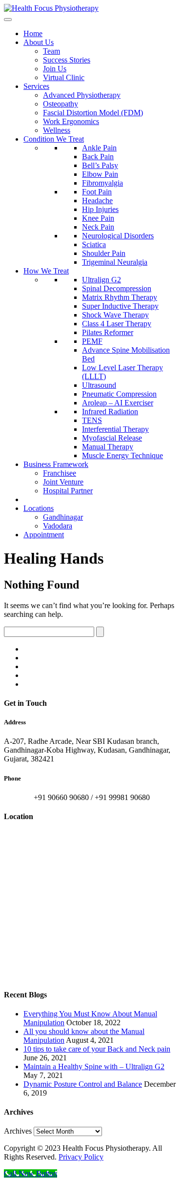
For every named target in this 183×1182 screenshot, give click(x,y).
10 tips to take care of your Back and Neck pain (96, 1049)
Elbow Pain (100, 174)
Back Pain (98, 156)
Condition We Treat (53, 139)
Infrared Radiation (110, 411)
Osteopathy (60, 104)
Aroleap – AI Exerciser (117, 403)
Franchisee (59, 473)
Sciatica (94, 244)
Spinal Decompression (116, 288)
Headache (97, 200)
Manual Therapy (107, 447)
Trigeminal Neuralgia (114, 262)
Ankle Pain (99, 148)
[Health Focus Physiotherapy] (51, 8)
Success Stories (66, 60)
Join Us (54, 68)
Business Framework (55, 464)
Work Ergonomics (71, 121)
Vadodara (57, 526)
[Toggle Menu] (8, 19)
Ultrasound (99, 385)
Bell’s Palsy (100, 165)
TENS (92, 420)
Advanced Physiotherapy (82, 95)
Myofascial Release (112, 438)
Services (36, 86)
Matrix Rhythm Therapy (119, 297)
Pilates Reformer (107, 332)
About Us (38, 42)
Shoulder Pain (103, 253)
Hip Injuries (100, 209)
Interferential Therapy (115, 429)
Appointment (43, 534)
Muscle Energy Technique (122, 455)
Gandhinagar (63, 517)
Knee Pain (98, 218)
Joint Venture (63, 482)
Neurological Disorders (118, 236)
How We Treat (46, 271)
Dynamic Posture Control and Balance (82, 1084)
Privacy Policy (81, 1157)
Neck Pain (98, 227)
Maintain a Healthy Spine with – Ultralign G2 (93, 1066)
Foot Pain (97, 192)
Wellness (56, 130)
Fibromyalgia (102, 183)
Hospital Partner (68, 490)
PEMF (92, 341)
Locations (38, 508)
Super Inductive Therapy (120, 306)
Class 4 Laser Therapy (116, 323)
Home (32, 33)
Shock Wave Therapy (115, 315)
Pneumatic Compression (119, 394)
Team (51, 51)
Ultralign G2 (101, 279)
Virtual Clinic (63, 77)
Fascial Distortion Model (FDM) (93, 112)
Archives (18, 1131)
